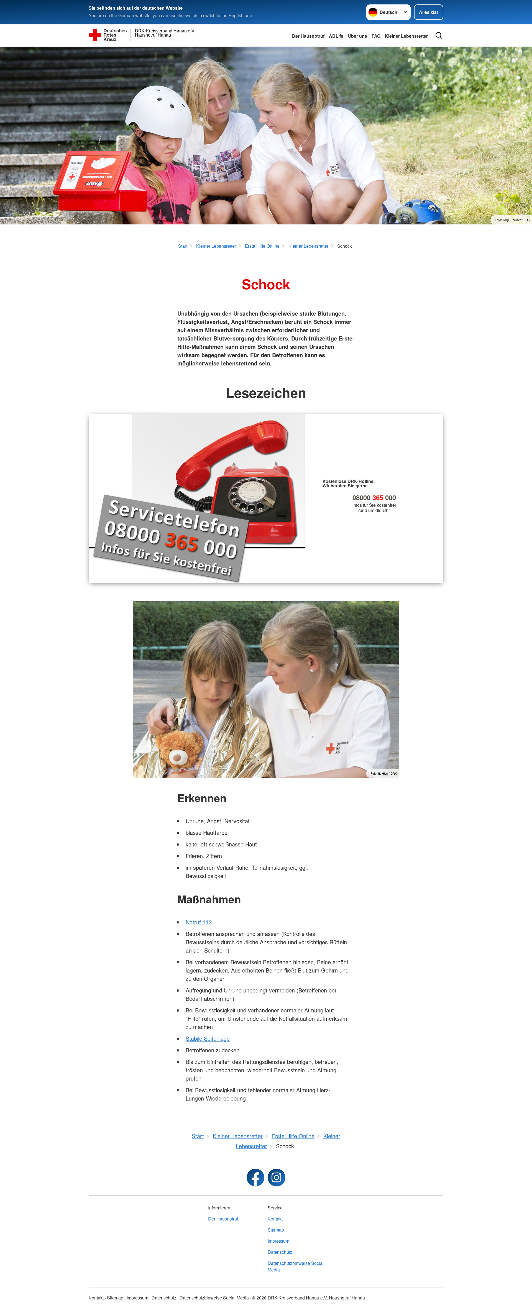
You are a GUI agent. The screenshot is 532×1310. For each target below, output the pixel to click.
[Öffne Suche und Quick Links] (438, 35)
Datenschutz (280, 1252)
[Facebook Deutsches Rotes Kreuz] (255, 1177)
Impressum (278, 1241)
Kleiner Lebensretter (406, 36)
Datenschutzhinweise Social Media (296, 1266)
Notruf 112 (199, 922)
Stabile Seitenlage (208, 1038)
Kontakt (275, 1219)
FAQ (376, 36)
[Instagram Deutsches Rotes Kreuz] (276, 1177)
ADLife (336, 36)
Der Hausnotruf (308, 36)
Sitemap (276, 1230)
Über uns (357, 36)
